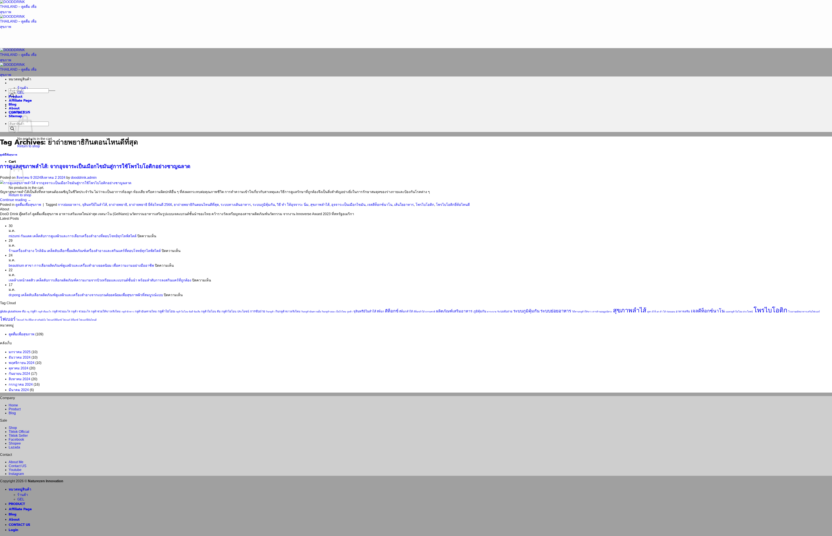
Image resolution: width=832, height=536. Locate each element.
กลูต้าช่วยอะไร (61, 311)
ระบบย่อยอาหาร (555, 311)
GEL (20, 92)
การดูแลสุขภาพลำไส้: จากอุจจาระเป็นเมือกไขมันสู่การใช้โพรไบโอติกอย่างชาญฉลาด (95, 166)
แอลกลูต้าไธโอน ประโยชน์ (739, 311)
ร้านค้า (22, 88)
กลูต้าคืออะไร (44, 311)
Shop (13, 428)
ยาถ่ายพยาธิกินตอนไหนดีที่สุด (196, 204)
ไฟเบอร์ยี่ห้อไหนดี (88, 319)
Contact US (17, 466)
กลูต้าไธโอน (166, 311)
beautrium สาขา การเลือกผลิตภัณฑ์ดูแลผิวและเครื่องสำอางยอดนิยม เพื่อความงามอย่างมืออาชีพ (81, 265)
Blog (12, 104)
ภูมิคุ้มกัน (479, 311)
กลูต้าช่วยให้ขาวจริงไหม (106, 311)
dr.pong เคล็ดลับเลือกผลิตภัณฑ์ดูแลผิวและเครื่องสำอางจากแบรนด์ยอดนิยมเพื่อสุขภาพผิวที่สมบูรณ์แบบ (86, 295)
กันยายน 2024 (19, 373)
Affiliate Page (20, 100)
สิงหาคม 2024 (19, 379)
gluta (3, 311)
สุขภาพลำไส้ (320, 204)
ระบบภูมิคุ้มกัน (264, 204)
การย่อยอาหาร (69, 204)
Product (15, 96)
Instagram (16, 474)
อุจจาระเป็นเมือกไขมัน (348, 204)
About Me (16, 462)
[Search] (12, 129)
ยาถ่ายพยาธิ (118, 204)
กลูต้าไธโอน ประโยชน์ (235, 311)
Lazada (14, 447)
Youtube (15, 470)
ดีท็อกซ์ (391, 311)
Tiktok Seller (18, 435)
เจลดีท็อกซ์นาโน (379, 204)
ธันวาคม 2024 (20, 357)
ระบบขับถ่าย (504, 311)
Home (13, 405)
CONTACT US (19, 112)
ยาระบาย (491, 311)
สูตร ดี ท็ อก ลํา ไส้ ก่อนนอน (661, 311)
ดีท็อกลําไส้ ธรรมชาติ (424, 311)
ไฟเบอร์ (8, 319)
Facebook (16, 439)
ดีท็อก (380, 311)
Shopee (15, 443)
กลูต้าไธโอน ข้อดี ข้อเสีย (188, 311)
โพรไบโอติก (425, 204)
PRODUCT (17, 504)
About (14, 108)
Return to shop (20, 195)
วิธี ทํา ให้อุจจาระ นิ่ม (293, 204)
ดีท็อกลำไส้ (406, 311)
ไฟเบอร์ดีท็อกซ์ (54, 319)
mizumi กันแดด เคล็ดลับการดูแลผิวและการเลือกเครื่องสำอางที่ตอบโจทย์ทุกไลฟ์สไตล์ (72, 236)
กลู (28, 311)
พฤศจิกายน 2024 (21, 363)
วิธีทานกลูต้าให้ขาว (582, 311)
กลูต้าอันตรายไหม (146, 311)
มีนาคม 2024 (19, 390)
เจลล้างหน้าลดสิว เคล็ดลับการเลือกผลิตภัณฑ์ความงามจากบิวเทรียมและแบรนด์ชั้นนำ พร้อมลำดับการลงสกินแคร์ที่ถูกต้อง (100, 280)
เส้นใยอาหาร (404, 204)
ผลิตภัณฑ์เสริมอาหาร (454, 311)
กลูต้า (33, 311)
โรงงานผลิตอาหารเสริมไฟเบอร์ (804, 311)
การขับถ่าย (257, 311)
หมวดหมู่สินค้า (20, 489)
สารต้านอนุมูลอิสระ (602, 311)
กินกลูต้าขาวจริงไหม (288, 311)
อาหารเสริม (683, 311)
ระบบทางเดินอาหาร (236, 204)
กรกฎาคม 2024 (21, 384)
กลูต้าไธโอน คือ (211, 311)
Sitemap (15, 116)
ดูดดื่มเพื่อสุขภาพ (8, 155)
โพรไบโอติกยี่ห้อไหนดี (453, 204)
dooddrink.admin (84, 177)
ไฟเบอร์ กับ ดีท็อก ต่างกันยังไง (31, 319)
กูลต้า (350, 311)
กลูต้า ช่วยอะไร (80, 311)
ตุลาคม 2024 (18, 368)
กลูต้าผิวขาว (128, 311)
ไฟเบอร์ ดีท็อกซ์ (70, 319)
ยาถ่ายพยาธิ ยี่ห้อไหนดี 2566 (150, 204)
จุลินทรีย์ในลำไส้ (94, 204)
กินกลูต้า (270, 311)
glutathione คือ (17, 311)
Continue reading (15, 200)
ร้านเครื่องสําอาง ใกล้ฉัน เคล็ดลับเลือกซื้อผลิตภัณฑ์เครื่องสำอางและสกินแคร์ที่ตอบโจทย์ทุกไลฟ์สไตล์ (85, 251)
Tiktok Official (19, 432)
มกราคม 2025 (20, 352)
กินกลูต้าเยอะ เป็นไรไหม (334, 311)
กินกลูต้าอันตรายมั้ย (311, 311)
